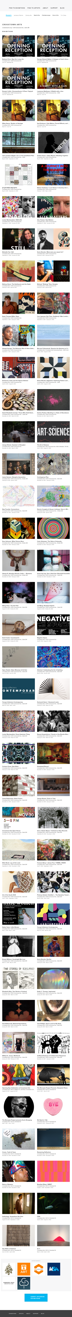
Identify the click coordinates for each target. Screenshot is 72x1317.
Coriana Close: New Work (10, 766)
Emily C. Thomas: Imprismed (46, 991)
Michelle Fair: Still (8, 252)
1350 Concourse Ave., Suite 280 (21, 27)
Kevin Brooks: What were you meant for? (50, 252)
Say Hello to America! (9, 1248)
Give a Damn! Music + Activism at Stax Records (52, 830)
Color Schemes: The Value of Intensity (49, 541)
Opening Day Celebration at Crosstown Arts (16, 1088)
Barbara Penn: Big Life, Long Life (13, 59)
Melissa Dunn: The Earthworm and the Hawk (16, 284)
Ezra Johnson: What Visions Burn (13, 541)
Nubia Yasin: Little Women (10, 927)
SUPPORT (54, 8)
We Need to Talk (42, 1120)
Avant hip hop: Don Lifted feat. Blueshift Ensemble (53, 573)
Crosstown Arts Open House (11, 830)
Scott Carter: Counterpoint (10, 637)
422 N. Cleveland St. (51, 1089)
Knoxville (55, 15)
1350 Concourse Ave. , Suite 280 (19, 414)
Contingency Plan (43, 477)
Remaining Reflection (44, 1152)
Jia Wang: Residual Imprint (45, 605)
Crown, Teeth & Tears (9, 1152)
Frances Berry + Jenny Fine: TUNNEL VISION (51, 863)
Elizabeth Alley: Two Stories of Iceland (14, 991)
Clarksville (28, 15)
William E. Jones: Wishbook (11, 1055)
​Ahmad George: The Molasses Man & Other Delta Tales (19, 348)
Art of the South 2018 (9, 895)
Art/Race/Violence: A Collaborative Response (51, 1055)
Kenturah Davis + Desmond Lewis (48, 702)
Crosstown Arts (6, 61)
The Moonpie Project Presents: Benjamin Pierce (52, 1088)
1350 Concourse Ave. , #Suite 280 (54, 511)
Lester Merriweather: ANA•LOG (12, 220)
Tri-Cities (63, 15)
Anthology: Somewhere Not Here (12, 1216)
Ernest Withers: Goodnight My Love (13, 959)
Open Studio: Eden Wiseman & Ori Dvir (14, 670)
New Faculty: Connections (10, 509)
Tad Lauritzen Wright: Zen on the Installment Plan (18, 155)
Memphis (9, 15)
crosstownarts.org (7, 27)
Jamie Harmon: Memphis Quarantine (14, 477)
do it (38, 1248)
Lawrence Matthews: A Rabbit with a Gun (50, 91)
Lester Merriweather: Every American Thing (16, 734)
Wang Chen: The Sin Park (10, 605)
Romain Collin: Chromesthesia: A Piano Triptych (17, 91)
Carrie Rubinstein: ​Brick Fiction (12, 798)
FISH (38, 1216)
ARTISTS (33, 8)
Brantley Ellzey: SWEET (44, 1184)
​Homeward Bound (43, 766)
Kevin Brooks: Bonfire (44, 959)
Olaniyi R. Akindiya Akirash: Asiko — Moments (17, 573)
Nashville (37, 15)
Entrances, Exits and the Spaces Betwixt (15, 380)
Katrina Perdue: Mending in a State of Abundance (53, 413)
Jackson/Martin (18, 15)
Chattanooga (46, 15)
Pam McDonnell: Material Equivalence (14, 1023)
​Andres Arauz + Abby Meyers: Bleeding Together (52, 155)
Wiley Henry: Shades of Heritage (12, 123)
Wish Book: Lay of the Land (11, 863)
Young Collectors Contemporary (12, 702)
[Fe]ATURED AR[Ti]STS (9, 187)
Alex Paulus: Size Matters (45, 220)
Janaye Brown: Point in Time (46, 798)
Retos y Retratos (7, 1184)
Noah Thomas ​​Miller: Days (10, 316)
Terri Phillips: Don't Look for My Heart (49, 1023)
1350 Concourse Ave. (16, 61)
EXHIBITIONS (17, 8)
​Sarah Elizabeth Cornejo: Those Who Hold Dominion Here (20, 413)
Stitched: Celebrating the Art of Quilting (50, 670)
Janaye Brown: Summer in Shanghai (13, 445)
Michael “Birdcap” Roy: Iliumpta (47, 284)
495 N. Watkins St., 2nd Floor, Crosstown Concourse (24, 1089)
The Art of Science (43, 445)
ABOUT (45, 8)
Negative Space (42, 637)
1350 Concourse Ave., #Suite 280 (19, 478)
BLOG (62, 8)
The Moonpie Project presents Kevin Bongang (17, 1120)
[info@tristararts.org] (70, 2)
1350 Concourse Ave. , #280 (53, 93)
